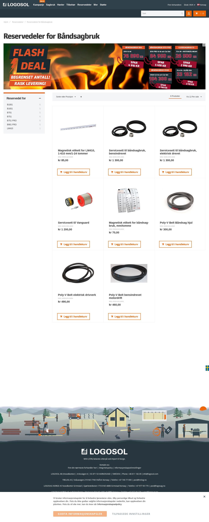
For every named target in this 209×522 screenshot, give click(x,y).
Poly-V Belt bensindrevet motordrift (125, 296)
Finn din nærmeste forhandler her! (82, 467)
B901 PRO (12, 124)
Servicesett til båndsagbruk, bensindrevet (127, 152)
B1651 (10, 108)
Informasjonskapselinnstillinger (128, 467)
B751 (9, 116)
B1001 (10, 105)
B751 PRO (12, 120)
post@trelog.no (140, 480)
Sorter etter (60, 97)
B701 (9, 112)
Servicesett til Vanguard (73, 222)
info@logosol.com (150, 474)
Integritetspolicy (106, 467)
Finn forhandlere (174, 5)
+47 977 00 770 (142, 486)
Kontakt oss (104, 465)
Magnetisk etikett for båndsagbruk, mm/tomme (129, 224)
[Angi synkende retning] (81, 97)
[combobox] (162, 13)
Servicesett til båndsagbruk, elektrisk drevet (178, 152)
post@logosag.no (158, 486)
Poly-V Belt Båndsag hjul (176, 222)
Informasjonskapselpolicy (109, 504)
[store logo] (16, 4)
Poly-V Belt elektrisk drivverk (77, 294)
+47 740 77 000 (125, 480)
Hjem (6, 22)
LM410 (10, 128)
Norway (203, 5)
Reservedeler (17, 22)
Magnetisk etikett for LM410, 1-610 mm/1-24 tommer (76, 152)
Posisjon (69, 97)
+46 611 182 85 (135, 474)
